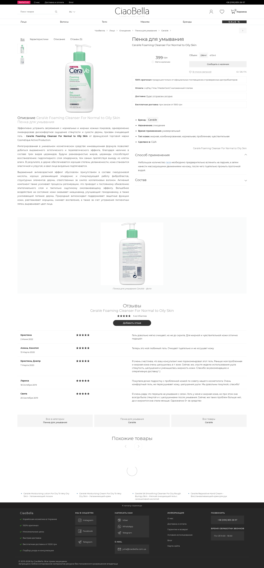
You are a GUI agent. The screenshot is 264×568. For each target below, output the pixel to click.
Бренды (187, 21)
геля (168, 162)
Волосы (64, 21)
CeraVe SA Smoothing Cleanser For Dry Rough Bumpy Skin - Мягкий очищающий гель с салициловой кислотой (158, 496)
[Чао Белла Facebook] (85, 531)
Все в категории (55, 421)
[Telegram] (132, 533)
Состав (141, 180)
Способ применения (152, 155)
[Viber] (132, 520)
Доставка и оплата (54, 2)
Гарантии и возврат (177, 529)
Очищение (125, 30)
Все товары (208, 421)
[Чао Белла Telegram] (85, 542)
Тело (104, 21)
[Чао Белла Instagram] (85, 520)
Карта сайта (173, 546)
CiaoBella (132, 11)
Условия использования (180, 535)
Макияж (145, 21)
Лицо (23, 21)
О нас (37, 2)
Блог (71, 2)
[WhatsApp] (132, 526)
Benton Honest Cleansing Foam (243, 30)
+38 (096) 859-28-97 (227, 520)
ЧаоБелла (100, 30)
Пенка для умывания (146, 30)
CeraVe (164, 30)
